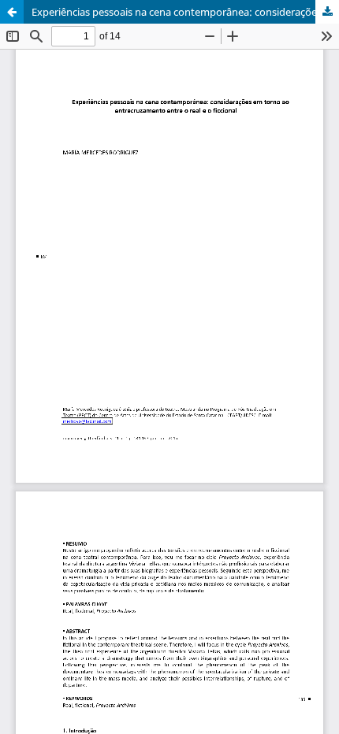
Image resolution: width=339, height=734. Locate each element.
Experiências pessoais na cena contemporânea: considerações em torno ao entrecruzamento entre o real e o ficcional (185, 12)
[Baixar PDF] (327, 12)
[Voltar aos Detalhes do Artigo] (12, 12)
